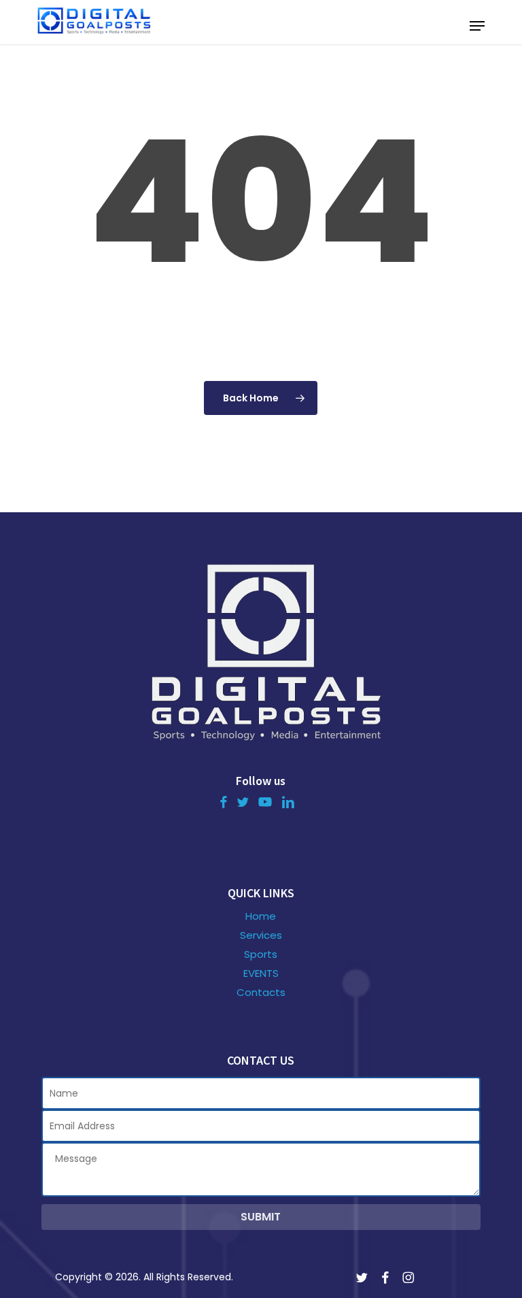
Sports (260, 954)
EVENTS (261, 973)
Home (260, 916)
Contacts (261, 992)
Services (261, 935)
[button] (477, 26)
